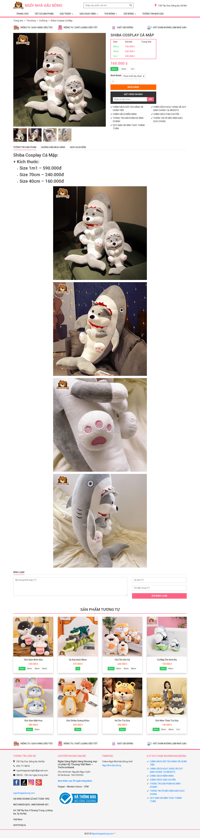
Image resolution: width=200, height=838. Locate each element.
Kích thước (116, 75)
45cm (170, 668)
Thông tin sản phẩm (24, 147)
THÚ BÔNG (109, 13)
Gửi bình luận (159, 596)
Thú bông (31, 20)
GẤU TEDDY (65, 13)
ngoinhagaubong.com (24, 793)
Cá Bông (43, 20)
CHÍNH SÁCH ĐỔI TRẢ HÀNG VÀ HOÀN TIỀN (168, 763)
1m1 (133, 69)
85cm (171, 729)
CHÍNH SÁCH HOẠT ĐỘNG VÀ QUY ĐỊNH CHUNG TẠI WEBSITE (166, 770)
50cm (37, 668)
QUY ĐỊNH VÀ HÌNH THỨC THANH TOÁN (166, 800)
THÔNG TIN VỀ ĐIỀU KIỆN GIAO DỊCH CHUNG (167, 792)
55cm (37, 729)
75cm (77, 729)
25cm (163, 668)
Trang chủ (18, 20)
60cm (44, 668)
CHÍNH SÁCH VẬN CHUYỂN (166, 114)
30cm (22, 668)
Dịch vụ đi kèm (78, 147)
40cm (114, 69)
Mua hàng (133, 87)
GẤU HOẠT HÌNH (88, 13)
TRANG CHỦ (22, 13)
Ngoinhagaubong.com (103, 833)
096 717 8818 (23, 766)
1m (77, 668)
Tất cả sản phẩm (44, 13)
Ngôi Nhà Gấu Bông (111, 765)
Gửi (150, 99)
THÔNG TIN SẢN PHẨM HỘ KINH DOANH (165, 785)
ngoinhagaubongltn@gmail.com (32, 770)
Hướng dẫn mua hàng (53, 147)
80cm (133, 668)
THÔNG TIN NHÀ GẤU (153, 13)
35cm (156, 729)
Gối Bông (129, 13)
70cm (123, 69)
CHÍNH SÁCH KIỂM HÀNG (125, 114)
